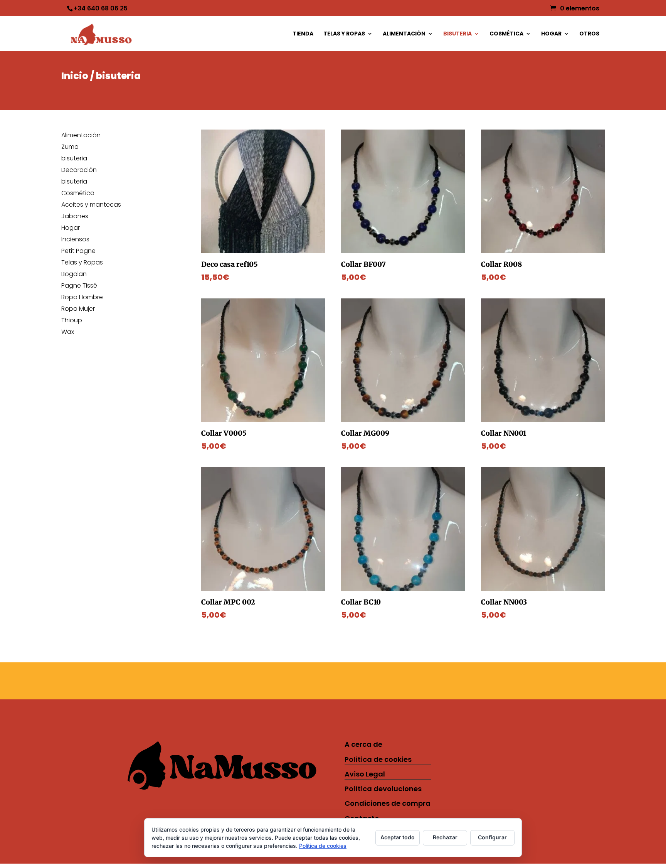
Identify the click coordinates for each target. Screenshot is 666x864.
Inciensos (75, 240)
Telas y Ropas (344, 34)
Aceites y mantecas (91, 205)
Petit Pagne (78, 251)
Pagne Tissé (79, 286)
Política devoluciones (383, 788)
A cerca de (363, 744)
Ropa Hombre (82, 298)
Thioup (71, 321)
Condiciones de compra (388, 803)
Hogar (551, 34)
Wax (67, 332)
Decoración (79, 170)
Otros (589, 34)
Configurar (492, 837)
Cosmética (506, 34)
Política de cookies (378, 759)
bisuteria (457, 34)
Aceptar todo (397, 837)
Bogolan (74, 274)
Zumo (70, 147)
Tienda (303, 34)
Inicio (74, 75)
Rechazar (445, 837)
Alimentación (404, 34)
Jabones (74, 217)
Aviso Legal (365, 774)
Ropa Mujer (78, 309)
